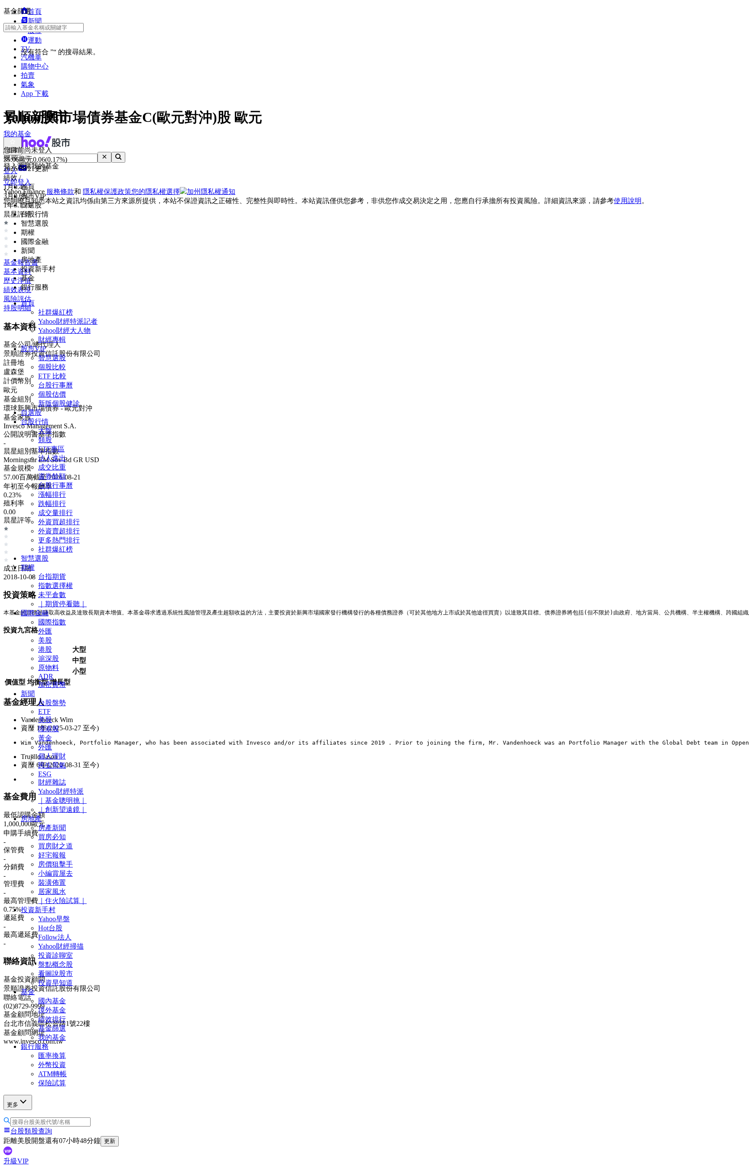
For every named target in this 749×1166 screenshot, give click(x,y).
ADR (45, 676)
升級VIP (16, 1161)
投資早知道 (55, 982)
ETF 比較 (52, 376)
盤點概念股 (55, 964)
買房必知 (52, 837)
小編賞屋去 (55, 873)
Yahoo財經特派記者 (68, 321)
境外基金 (52, 1010)
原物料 (48, 667)
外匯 (45, 631)
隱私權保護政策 (107, 191)
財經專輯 (52, 339)
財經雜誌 (52, 782)
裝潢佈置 (52, 882)
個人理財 (52, 756)
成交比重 (52, 467)
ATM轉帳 (52, 1073)
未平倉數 (52, 594)
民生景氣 (52, 765)
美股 (45, 640)
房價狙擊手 (55, 864)
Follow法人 (55, 937)
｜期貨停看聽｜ (62, 604)
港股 (45, 649)
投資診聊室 (55, 955)
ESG (45, 774)
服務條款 (60, 191)
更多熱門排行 (59, 540)
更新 (109, 1141)
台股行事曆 (55, 385)
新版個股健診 (59, 403)
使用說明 (628, 200)
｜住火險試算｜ (62, 900)
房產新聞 (52, 827)
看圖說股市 (55, 973)
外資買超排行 (59, 522)
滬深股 (48, 658)
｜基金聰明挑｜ (62, 800)
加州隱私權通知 (211, 191)
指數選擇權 (55, 585)
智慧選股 (52, 357)
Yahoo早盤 (54, 919)
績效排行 (52, 1019)
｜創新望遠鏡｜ (62, 809)
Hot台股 (50, 928)
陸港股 (48, 728)
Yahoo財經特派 (61, 791)
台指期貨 (52, 576)
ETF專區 (51, 449)
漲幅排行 (52, 494)
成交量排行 (55, 512)
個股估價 (52, 394)
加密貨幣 (52, 684)
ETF (44, 711)
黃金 (45, 738)
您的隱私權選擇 (155, 191)
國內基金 (52, 1001)
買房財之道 (55, 846)
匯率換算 (52, 1055)
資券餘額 (52, 476)
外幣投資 (52, 1064)
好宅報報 (52, 855)
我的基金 (52, 1037)
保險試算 (52, 1083)
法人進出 (52, 458)
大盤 (45, 430)
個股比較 (52, 367)
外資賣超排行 (59, 531)
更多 (12, 1104)
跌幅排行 (52, 503)
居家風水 (52, 891)
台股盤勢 (52, 702)
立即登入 (17, 182)
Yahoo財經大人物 (64, 330)
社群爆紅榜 (55, 312)
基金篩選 (52, 1028)
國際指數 (52, 622)
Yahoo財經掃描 (61, 946)
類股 (45, 439)
